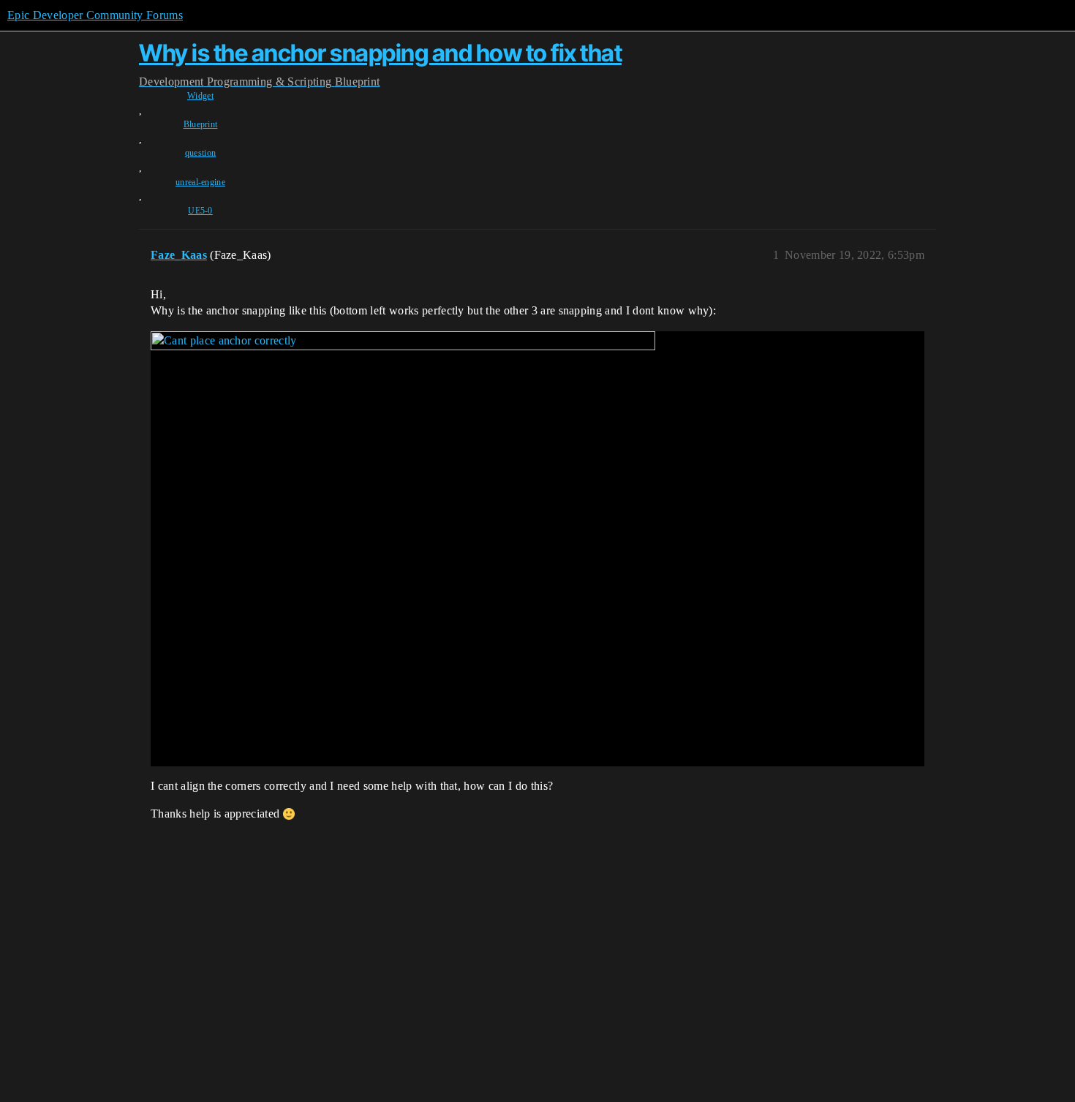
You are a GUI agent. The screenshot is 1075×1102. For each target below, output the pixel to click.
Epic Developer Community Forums (95, 15)
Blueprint (201, 124)
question (200, 153)
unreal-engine (200, 182)
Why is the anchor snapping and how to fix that (380, 53)
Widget (200, 96)
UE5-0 (200, 210)
